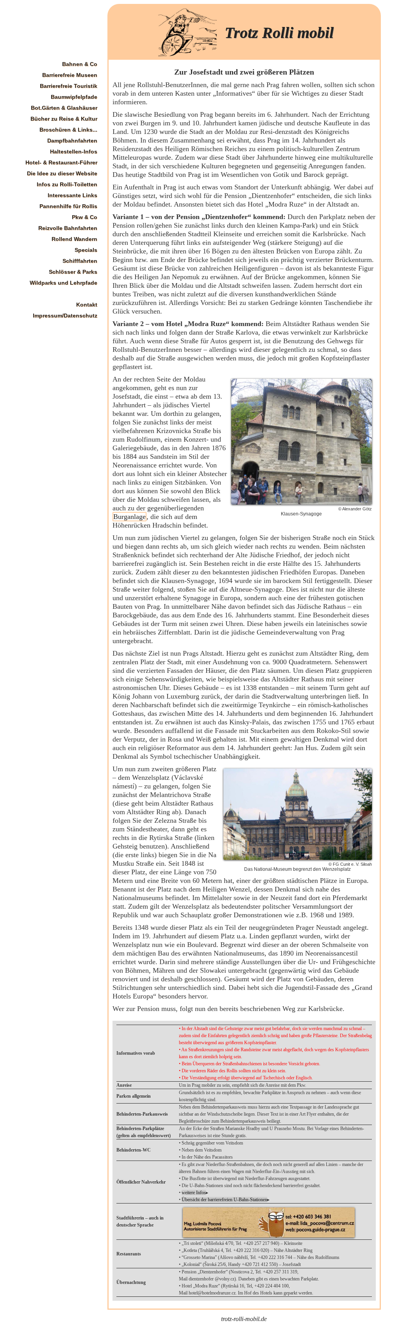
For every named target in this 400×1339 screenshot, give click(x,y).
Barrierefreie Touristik (68, 86)
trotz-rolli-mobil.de (244, 1319)
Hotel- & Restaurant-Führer (61, 162)
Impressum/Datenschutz (65, 315)
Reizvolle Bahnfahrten (67, 228)
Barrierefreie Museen (69, 75)
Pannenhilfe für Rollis (68, 206)
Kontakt (86, 304)
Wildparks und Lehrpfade (63, 283)
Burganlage (129, 517)
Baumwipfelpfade (74, 97)
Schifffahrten (79, 261)
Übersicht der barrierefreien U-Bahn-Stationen (224, 1199)
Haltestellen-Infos (73, 151)
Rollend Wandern (74, 239)
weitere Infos (194, 1192)
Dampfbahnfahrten (72, 140)
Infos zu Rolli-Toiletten (67, 184)
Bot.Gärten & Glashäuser (64, 108)
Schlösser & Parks (73, 272)
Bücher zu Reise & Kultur (63, 119)
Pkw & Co (84, 217)
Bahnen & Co (79, 64)
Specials (86, 250)
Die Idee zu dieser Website (62, 173)
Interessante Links (72, 195)
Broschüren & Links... (68, 130)
